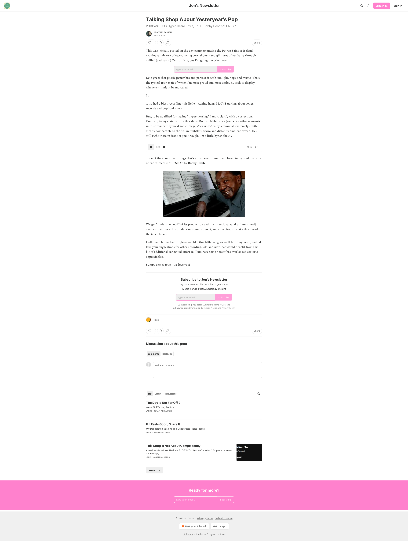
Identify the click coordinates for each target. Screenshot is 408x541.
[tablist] (160, 354)
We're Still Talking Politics (160, 407)
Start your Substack (196, 526)
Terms (209, 518)
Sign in (398, 5)
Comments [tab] (153, 353)
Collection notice (224, 518)
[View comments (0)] (160, 43)
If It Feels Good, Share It (163, 424)
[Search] (362, 6)
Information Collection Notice (203, 307)
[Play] (151, 147)
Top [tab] (150, 393)
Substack (188, 534)
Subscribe (382, 5)
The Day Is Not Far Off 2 (163, 403)
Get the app (219, 526)
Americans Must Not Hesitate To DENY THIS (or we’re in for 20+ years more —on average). (189, 452)
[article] (204, 408)
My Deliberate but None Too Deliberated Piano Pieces (175, 428)
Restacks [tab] (167, 353)
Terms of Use (219, 304)
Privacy (200, 518)
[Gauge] (257, 147)
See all (152, 470)
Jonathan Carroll (163, 32)
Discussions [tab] (170, 393)
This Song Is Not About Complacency (173, 446)
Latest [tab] (158, 393)
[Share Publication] (369, 6)
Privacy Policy (228, 307)
